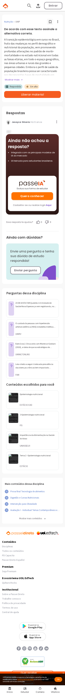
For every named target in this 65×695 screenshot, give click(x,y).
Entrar (53, 6)
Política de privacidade (14, 603)
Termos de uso (10, 608)
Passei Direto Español (13, 560)
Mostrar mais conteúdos (30, 518)
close (63, 673)
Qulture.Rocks (9, 583)
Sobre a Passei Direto (13, 594)
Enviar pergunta (25, 270)
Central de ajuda (10, 612)
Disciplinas (7, 546)
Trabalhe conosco (11, 599)
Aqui (48, 205)
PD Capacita (8, 555)
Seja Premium (9, 571)
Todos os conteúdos (13, 551)
